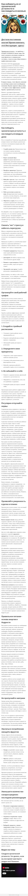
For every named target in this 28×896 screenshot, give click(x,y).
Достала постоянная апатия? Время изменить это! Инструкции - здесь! (13, 42)
